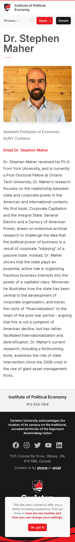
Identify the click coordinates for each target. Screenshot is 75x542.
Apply (43, 20)
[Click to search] (32, 20)
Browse (9, 21)
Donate (63, 20)
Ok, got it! (37, 527)
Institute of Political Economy (30, 7)
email (56, 468)
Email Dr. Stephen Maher (25, 150)
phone (42, 468)
